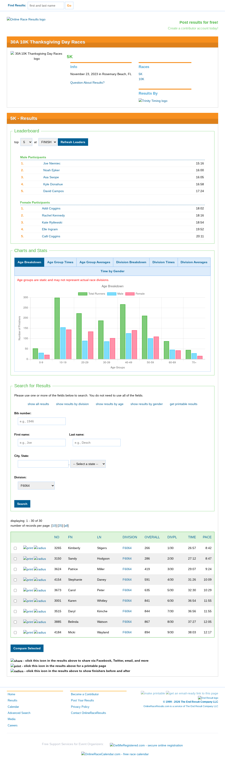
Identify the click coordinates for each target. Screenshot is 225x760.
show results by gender (147, 404)
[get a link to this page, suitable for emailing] (192, 693)
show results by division (72, 404)
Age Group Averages (95, 262)
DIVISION (130, 537)
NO (56, 537)
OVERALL (152, 537)
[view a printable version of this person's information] (28, 547)
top (16, 142)
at (35, 142)
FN (70, 537)
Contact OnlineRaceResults (88, 713)
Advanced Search (19, 713)
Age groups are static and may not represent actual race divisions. (63, 280)
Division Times (163, 262)
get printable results (183, 404)
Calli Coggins (51, 236)
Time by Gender (112, 271)
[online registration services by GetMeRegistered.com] (146, 744)
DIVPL (172, 537)
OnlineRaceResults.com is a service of (180, 706)
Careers (13, 725)
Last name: (76, 434)
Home (11, 694)
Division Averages (194, 262)
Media (11, 719)
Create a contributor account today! (193, 28)
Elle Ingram (50, 229)
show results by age (109, 404)
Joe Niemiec (51, 163)
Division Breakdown (131, 262)
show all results (38, 404)
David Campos (53, 191)
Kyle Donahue (53, 184)
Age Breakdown (29, 262)
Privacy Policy (80, 706)
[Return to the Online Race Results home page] (26, 19)
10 (54, 525)
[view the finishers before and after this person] (40, 547)
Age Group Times (60, 262)
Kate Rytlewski (52, 222)
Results (12, 700)
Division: (20, 477)
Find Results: (17, 5)
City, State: (21, 455)
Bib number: (22, 413)
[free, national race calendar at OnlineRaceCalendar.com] (115, 754)
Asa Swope (51, 177)
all (66, 525)
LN (99, 537)
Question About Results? (87, 82)
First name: (22, 434)
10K (141, 79)
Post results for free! (199, 22)
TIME (192, 537)
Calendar (13, 706)
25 (60, 525)
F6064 (127, 548)
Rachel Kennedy (53, 215)
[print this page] (153, 693)
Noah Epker (51, 170)
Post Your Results (82, 700)
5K (140, 74)
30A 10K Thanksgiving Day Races (47, 41)
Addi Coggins (51, 208)
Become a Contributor (85, 694)
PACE (207, 537)
